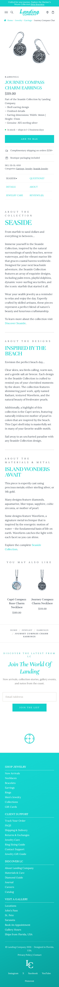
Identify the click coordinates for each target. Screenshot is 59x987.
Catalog (9, 891)
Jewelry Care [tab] (14, 195)
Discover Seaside (15, 323)
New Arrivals (12, 773)
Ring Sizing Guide (15, 844)
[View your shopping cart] (52, 12)
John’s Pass (11, 910)
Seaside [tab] (11, 178)
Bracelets (10, 783)
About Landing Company (19, 868)
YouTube (46, 973)
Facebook (33, 973)
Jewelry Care (12, 839)
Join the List (29, 707)
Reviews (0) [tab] (36, 195)
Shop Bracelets (37, 4)
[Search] (12, 12)
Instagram (13, 973)
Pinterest (29, 981)
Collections (11, 801)
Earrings (28, 20)
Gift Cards (11, 806)
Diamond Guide (14, 877)
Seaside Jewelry (40, 168)
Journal (9, 882)
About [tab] (34, 186)
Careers (9, 887)
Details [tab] (11, 186)
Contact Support (14, 849)
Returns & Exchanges (17, 835)
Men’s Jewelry (13, 797)
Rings (8, 792)
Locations (10, 905)
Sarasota (10, 920)
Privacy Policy (25, 955)
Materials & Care (14, 872)
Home (10, 20)
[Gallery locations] (47, 12)
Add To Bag (29, 139)
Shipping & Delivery (16, 830)
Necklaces (11, 778)
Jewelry (18, 20)
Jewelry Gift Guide (15, 854)
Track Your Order (15, 820)
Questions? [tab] (37, 178)
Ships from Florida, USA (18, 934)
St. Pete (9, 915)
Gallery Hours (13, 929)
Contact (37, 955)
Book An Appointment (17, 924)
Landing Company (17, 947)
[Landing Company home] (29, 739)
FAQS (8, 825)
